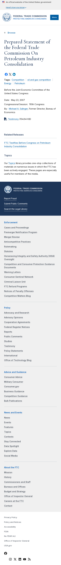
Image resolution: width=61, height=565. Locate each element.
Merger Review (12, 237)
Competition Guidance (16, 396)
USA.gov (8, 545)
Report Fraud (10, 198)
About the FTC (11, 467)
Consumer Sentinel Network (18, 277)
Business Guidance (14, 391)
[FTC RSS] (29, 559)
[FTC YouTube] (24, 559)
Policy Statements (13, 351)
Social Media (11, 456)
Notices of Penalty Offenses (19, 291)
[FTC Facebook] (5, 553)
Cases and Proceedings (16, 227)
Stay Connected (12, 441)
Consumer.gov (11, 386)
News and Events (13, 412)
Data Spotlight (11, 446)
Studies (8, 341)
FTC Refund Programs (15, 286)
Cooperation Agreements (17, 322)
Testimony (13, 119)
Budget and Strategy (14, 491)
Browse (11, 32)
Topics (11, 163)
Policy (7, 308)
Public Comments (13, 336)
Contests (8, 437)
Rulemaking (10, 246)
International (10, 355)
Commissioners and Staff (17, 482)
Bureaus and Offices (14, 487)
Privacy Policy (10, 517)
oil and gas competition (39, 80)
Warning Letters (12, 272)
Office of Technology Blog (17, 360)
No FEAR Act (10, 536)
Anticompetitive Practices (17, 242)
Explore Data (10, 451)
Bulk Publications (13, 401)
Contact (8, 506)
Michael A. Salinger (18, 108)
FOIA (6, 531)
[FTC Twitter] (15, 559)
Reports (8, 332)
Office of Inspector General (18, 496)
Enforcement (10, 222)
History (7, 477)
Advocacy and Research (16, 313)
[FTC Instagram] (10, 559)
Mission (8, 472)
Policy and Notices (12, 522)
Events (7, 422)
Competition (18, 80)
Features (8, 427)
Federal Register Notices (17, 327)
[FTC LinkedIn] (19, 559)
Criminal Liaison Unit (15, 282)
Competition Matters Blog (17, 296)
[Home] (25, 21)
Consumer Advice (13, 377)
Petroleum (20, 83)
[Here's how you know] (26, 5)
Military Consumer (13, 382)
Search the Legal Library (15, 209)
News (7, 418)
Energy (7, 83)
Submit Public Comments (16, 204)
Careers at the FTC (14, 501)
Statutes (8, 251)
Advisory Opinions (13, 317)
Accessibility (10, 527)
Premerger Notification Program (20, 232)
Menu (54, 17)
